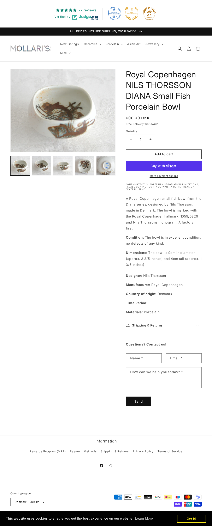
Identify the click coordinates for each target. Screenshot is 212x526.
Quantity (131, 131)
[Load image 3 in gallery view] (63, 166)
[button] (92, 44)
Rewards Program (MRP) (48, 451)
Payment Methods (83, 451)
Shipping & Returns (115, 451)
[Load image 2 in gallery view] (41, 166)
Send (138, 401)
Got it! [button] (191, 518)
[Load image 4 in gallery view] (84, 166)
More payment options (164, 175)
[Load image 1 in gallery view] (20, 166)
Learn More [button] (144, 518)
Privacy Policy (143, 451)
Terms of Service (170, 451)
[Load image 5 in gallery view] (106, 166)
